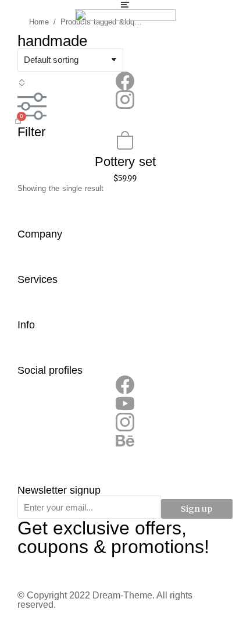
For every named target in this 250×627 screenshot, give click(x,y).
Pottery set (125, 161)
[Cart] (18, 120)
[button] (125, 4)
